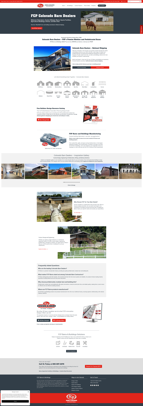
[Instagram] (125, 1)
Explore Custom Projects (77, 388)
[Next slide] (141, 172)
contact (87, 336)
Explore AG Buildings (76, 384)
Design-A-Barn (75, 380)
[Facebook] (121, 1)
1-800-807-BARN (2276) (95, 380)
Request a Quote (75, 390)
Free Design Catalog (76, 386)
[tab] (63, 182)
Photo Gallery (87, 5)
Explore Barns (75, 382)
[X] (123, 1)
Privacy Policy (15, 403)
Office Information (94, 382)
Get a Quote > (102, 5)
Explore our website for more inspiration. (93, 161)
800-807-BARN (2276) (17, 1)
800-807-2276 (80, 336)
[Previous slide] (2, 172)
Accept (15, 401)
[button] (28, 391)
